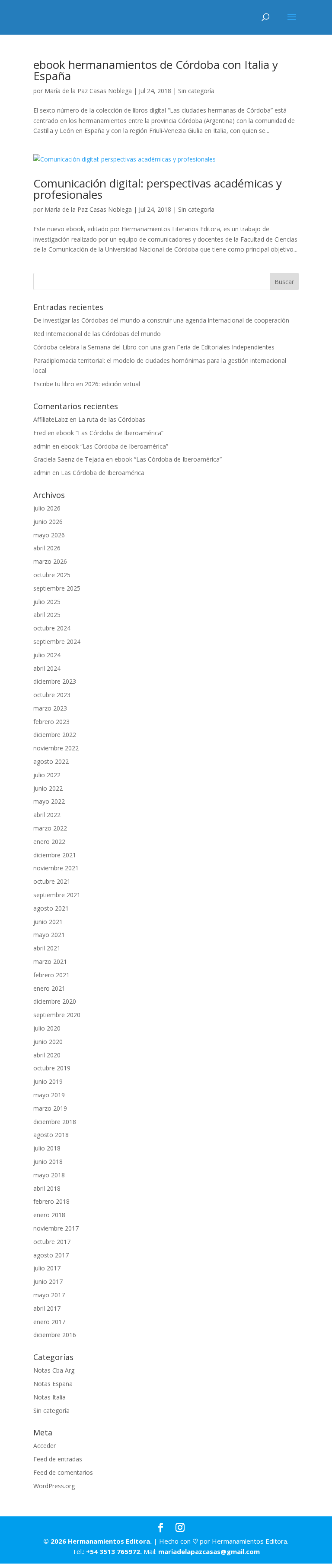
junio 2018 (48, 1161)
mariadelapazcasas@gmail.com (209, 1551)
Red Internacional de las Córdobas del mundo (97, 334)
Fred (39, 433)
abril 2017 (47, 1308)
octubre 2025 (51, 575)
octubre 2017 (51, 1242)
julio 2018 (47, 1148)
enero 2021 (49, 988)
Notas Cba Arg (53, 1370)
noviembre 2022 (56, 748)
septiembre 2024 (56, 641)
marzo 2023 (50, 708)
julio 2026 (47, 508)
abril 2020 (47, 1055)
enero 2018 (49, 1215)
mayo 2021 (49, 935)
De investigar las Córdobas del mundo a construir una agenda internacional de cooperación (161, 320)
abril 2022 (47, 815)
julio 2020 (47, 1028)
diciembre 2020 (54, 1001)
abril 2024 (47, 668)
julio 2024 (47, 655)
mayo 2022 (49, 801)
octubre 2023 (51, 695)
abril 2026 (47, 548)
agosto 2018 (51, 1135)
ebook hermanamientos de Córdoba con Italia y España (155, 70)
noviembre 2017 (56, 1228)
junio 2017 (48, 1281)
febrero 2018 (51, 1201)
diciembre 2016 (54, 1335)
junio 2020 (48, 1041)
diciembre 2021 (54, 855)
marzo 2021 (50, 961)
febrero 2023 (51, 721)
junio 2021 (48, 922)
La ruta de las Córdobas (111, 419)
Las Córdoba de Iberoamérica (102, 473)
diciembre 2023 (54, 681)
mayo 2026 (49, 535)
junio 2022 (48, 788)
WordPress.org (54, 1486)
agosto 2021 (51, 908)
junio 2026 (48, 521)
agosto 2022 (51, 761)
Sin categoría (196, 91)
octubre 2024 (51, 628)
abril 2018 (47, 1188)
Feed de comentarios (63, 1472)
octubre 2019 (51, 1068)
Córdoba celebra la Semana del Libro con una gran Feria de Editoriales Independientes (154, 347)
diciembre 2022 (54, 734)
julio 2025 (47, 602)
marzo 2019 (50, 1108)
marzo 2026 (50, 561)
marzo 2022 (50, 828)
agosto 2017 (51, 1255)
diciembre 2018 (54, 1122)
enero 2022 (49, 841)
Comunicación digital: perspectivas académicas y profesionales (157, 188)
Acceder (44, 1445)
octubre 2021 (51, 881)
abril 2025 (47, 615)
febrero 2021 (51, 975)
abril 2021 (47, 948)
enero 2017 (49, 1322)
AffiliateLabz (50, 419)
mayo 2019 (49, 1095)
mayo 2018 (49, 1175)
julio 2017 (47, 1268)
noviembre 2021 (56, 868)
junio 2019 (48, 1081)
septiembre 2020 (56, 1015)
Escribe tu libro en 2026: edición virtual (86, 384)
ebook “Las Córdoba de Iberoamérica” (109, 433)
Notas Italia (49, 1397)
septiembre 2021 (56, 895)
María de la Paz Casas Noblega (88, 91)
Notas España (53, 1384)
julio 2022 (47, 775)
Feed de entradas (57, 1459)
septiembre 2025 (56, 588)
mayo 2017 (49, 1295)
